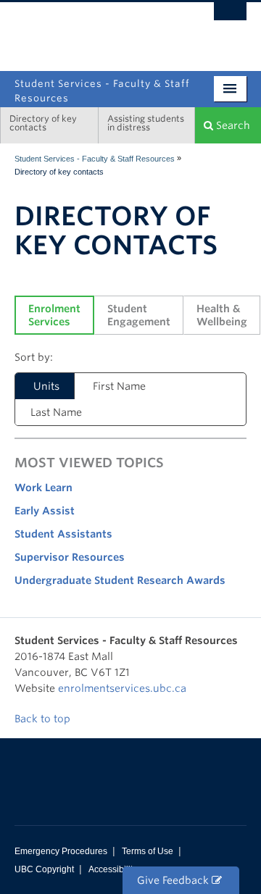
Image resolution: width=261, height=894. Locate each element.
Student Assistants (63, 534)
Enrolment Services (55, 315)
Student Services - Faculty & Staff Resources (94, 158)
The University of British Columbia (95, 29)
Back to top (43, 718)
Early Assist (44, 511)
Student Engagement (138, 315)
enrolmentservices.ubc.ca (122, 688)
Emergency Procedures (60, 851)
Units (46, 386)
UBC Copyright (44, 869)
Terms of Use (147, 851)
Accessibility (112, 869)
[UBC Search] (230, 18)
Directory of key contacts (43, 123)
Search (231, 125)
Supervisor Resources (69, 557)
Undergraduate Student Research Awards (119, 580)
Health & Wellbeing (221, 315)
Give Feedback (174, 880)
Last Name (56, 412)
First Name (119, 386)
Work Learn (43, 487)
